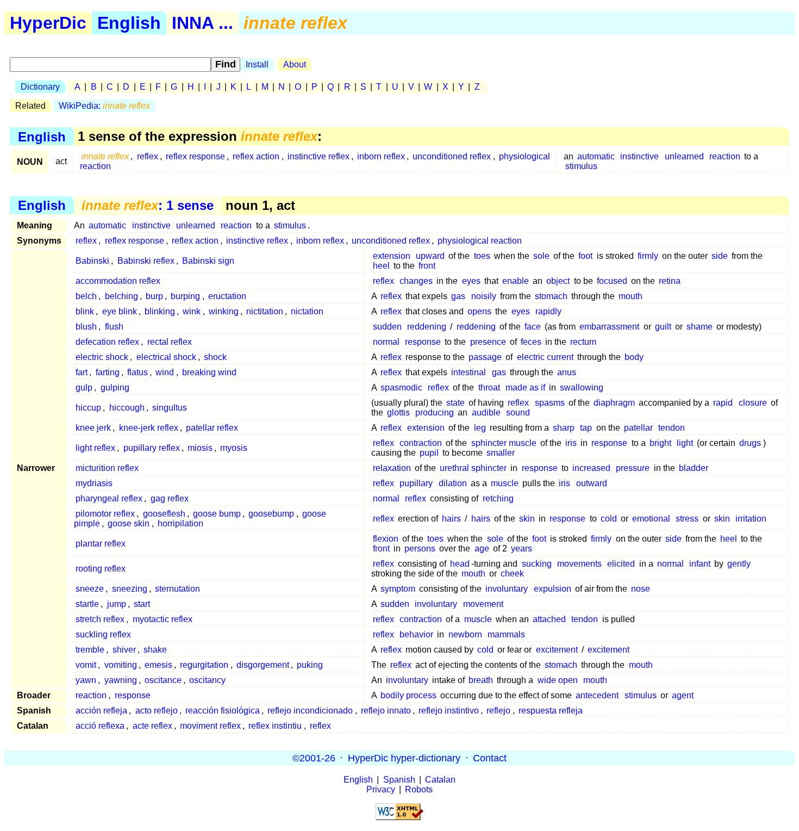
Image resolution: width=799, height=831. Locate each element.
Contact (490, 757)
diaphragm (614, 402)
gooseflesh (164, 513)
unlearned (684, 156)
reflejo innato (386, 710)
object (558, 281)
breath (481, 680)
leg (480, 427)
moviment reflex (210, 725)
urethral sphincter (473, 468)
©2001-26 (313, 757)
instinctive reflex (318, 156)
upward (430, 256)
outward (591, 483)
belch (86, 296)
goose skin (128, 523)
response (423, 341)
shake (155, 649)
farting (108, 372)
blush (86, 326)
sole (541, 256)
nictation (307, 311)
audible (486, 412)
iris (571, 443)
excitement (557, 649)
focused (612, 281)
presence (488, 341)
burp (154, 296)
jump (116, 604)
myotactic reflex (162, 619)
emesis (158, 664)
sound (518, 412)
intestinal (468, 372)
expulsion (552, 588)
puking (310, 664)
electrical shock (166, 357)
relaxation (392, 468)
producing (434, 412)
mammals (506, 634)
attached (549, 619)
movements (579, 563)
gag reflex (170, 498)
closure (753, 402)
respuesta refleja (551, 710)
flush (114, 326)
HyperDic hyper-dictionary (404, 757)
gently (739, 563)
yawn (86, 680)
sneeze (90, 588)
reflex (147, 156)
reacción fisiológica (222, 710)
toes (482, 256)
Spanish (399, 779)
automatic (596, 156)
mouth (630, 296)
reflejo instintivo (449, 710)
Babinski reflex (145, 260)
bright (660, 443)
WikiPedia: (104, 105)
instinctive (639, 156)
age (482, 548)
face (533, 326)
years (521, 548)
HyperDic (48, 23)
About (294, 64)
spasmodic (401, 387)
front (427, 265)
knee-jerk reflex (148, 427)
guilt (663, 326)
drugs (750, 443)
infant (699, 563)
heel (381, 265)
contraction (421, 443)
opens (479, 311)
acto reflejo (156, 710)
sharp (564, 427)
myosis (233, 447)
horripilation (180, 523)
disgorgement (262, 664)
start (142, 604)
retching (498, 498)
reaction (724, 156)
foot (585, 256)
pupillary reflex (151, 447)
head (460, 563)
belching (121, 296)
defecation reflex (107, 341)
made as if (525, 387)
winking (224, 311)
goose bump (217, 513)
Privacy (380, 789)
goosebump (271, 513)
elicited (621, 563)
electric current (545, 357)
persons (419, 548)
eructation (227, 296)
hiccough (127, 407)
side (719, 256)
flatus (137, 372)
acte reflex (152, 725)
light (685, 443)
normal (386, 341)
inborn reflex (381, 156)
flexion (385, 538)
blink (85, 311)
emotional (651, 518)
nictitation (264, 311)
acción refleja (101, 710)
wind (164, 372)
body (634, 357)
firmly (648, 256)
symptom (397, 588)
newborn (465, 634)
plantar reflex (101, 543)
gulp (84, 387)
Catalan (440, 779)
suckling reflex (103, 634)
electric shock (102, 357)
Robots (419, 789)
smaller (500, 452)
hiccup (88, 407)
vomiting (120, 664)
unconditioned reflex (452, 156)
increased (591, 468)
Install (257, 64)
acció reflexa (100, 725)
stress (687, 518)
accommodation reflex (118, 281)
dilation (453, 483)
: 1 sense (148, 205)
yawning (120, 680)
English (129, 23)
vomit (86, 664)
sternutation (177, 588)
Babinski (92, 260)
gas (458, 296)
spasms (550, 402)
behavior (416, 634)
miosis (200, 447)
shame (699, 326)
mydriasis (94, 483)
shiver (124, 649)
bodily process (408, 695)
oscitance (163, 680)
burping (185, 296)
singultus (169, 407)
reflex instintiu (275, 725)
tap (586, 427)
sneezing (129, 588)
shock (215, 357)
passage (485, 357)
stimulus (581, 166)
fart (82, 372)
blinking (160, 311)
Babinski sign (208, 260)
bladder (693, 468)
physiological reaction (480, 240)
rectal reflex (169, 341)
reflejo (498, 710)
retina (670, 281)
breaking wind (209, 372)
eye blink (119, 311)
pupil (429, 452)
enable (515, 281)
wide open (558, 680)
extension (391, 256)
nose (640, 588)
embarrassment (609, 326)
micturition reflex (107, 468)
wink (192, 311)
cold (609, 518)
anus (566, 372)
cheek (512, 573)
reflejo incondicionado (310, 710)
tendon (671, 427)
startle (87, 604)
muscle (505, 483)
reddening (426, 326)
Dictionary (40, 86)
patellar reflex (212, 427)
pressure (633, 468)
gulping (115, 387)
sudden (387, 326)
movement (483, 604)
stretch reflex (100, 619)
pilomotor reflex (105, 513)
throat (489, 387)
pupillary (416, 483)
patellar (638, 427)
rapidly (548, 311)
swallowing (581, 387)
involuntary (506, 588)
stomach (551, 296)
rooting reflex (101, 568)
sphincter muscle (503, 443)
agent (683, 695)
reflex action (256, 156)
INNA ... (202, 23)
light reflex (95, 447)
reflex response (195, 156)
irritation (750, 518)
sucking (537, 563)
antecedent (597, 695)
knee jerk (93, 427)
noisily (483, 296)
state (455, 402)
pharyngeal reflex (109, 498)
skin (527, 518)
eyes (471, 281)
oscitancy (207, 680)
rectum (583, 341)
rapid (723, 402)
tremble (90, 649)
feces (531, 341)
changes (416, 281)
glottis (398, 412)
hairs (451, 518)
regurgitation (204, 664)
